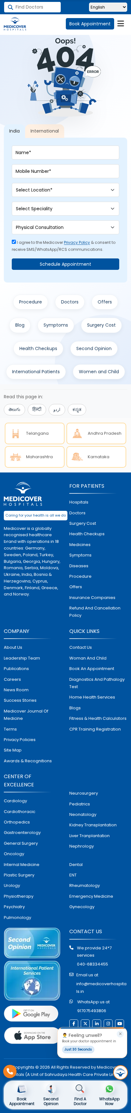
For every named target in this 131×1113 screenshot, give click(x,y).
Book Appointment (90, 24)
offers (75, 587)
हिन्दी (36, 410)
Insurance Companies (92, 598)
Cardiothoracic (19, 812)
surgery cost (82, 523)
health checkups (87, 534)
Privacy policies (20, 740)
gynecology (81, 907)
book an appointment (91, 669)
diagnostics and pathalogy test (97, 683)
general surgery (21, 843)
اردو (56, 410)
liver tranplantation (89, 836)
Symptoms (56, 325)
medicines (80, 545)
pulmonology (17, 917)
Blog (19, 325)
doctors (77, 513)
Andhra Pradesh (104, 433)
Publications (16, 669)
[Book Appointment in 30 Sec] (120, 1072)
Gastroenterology (22, 833)
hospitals (78, 502)
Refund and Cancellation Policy (95, 611)
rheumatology (84, 885)
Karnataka (98, 457)
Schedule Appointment (65, 264)
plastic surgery (19, 875)
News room (16, 690)
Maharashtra (39, 457)
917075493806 (91, 1011)
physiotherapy (18, 896)
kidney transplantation (93, 825)
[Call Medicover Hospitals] (10, 1071)
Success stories (20, 700)
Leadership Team (22, 658)
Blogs (75, 708)
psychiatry (14, 907)
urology (12, 885)
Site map (13, 750)
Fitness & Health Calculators (98, 718)
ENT (73, 875)
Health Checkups (38, 348)
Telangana (37, 433)
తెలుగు (14, 410)
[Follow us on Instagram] (108, 1023)
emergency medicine (91, 896)
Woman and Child (88, 658)
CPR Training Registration (95, 729)
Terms (10, 729)
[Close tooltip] (120, 1034)
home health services (92, 697)
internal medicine (21, 865)
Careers (12, 679)
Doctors (70, 302)
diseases (78, 566)
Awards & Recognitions (28, 761)
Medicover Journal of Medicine (26, 714)
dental (76, 865)
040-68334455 (92, 964)
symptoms (80, 555)
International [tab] (45, 131)
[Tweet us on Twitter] (85, 1023)
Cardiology (15, 801)
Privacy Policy (77, 242)
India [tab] (14, 131)
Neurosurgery (83, 793)
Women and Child (99, 371)
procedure (80, 576)
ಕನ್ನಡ (76, 410)
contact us (80, 647)
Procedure (30, 302)
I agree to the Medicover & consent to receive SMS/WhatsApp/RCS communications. (63, 246)
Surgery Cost (101, 325)
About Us (13, 647)
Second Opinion (94, 348)
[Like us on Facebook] (73, 1023)
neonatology (82, 814)
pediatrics (79, 804)
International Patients (36, 371)
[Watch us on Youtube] (119, 1023)
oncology (14, 854)
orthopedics (17, 822)
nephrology (81, 846)
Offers (105, 302)
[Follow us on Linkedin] (96, 1023)
